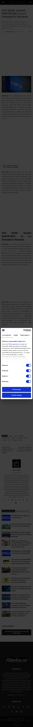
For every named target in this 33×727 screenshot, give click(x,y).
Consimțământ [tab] (6, 335)
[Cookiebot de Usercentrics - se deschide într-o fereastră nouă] (23, 330)
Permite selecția (16, 395)
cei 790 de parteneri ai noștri (15, 344)
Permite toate (16, 389)
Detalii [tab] (16, 335)
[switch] (28, 370)
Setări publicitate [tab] (25, 335)
